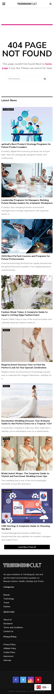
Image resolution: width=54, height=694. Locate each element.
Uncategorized (8, 109)
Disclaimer (8, 623)
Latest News (9, 100)
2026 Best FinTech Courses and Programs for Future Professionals (25, 258)
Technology (7, 491)
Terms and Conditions (13, 627)
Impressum (8, 656)
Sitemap (7, 660)
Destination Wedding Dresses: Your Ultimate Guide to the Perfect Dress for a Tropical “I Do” (26, 422)
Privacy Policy (9, 644)
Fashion (6, 277)
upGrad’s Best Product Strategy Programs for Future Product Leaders (26, 146)
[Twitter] (23, 680)
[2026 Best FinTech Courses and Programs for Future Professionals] (27, 236)
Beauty (6, 595)
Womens (6, 330)
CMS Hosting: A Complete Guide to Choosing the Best (25, 528)
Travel (6, 602)
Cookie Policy (9, 652)
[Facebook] (16, 680)
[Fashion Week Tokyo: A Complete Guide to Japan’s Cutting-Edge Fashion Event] (27, 292)
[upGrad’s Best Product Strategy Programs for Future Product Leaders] (27, 124)
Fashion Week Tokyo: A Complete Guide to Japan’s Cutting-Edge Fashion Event (24, 314)
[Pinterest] (38, 680)
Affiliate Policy (9, 648)
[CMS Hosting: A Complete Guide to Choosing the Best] (27, 506)
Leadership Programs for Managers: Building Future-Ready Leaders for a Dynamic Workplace (27, 202)
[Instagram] (31, 680)
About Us (7, 619)
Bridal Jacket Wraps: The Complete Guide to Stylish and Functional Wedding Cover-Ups (25, 475)
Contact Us (8, 631)
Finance (6, 221)
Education (6, 165)
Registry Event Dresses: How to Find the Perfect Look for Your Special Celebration (23, 366)
